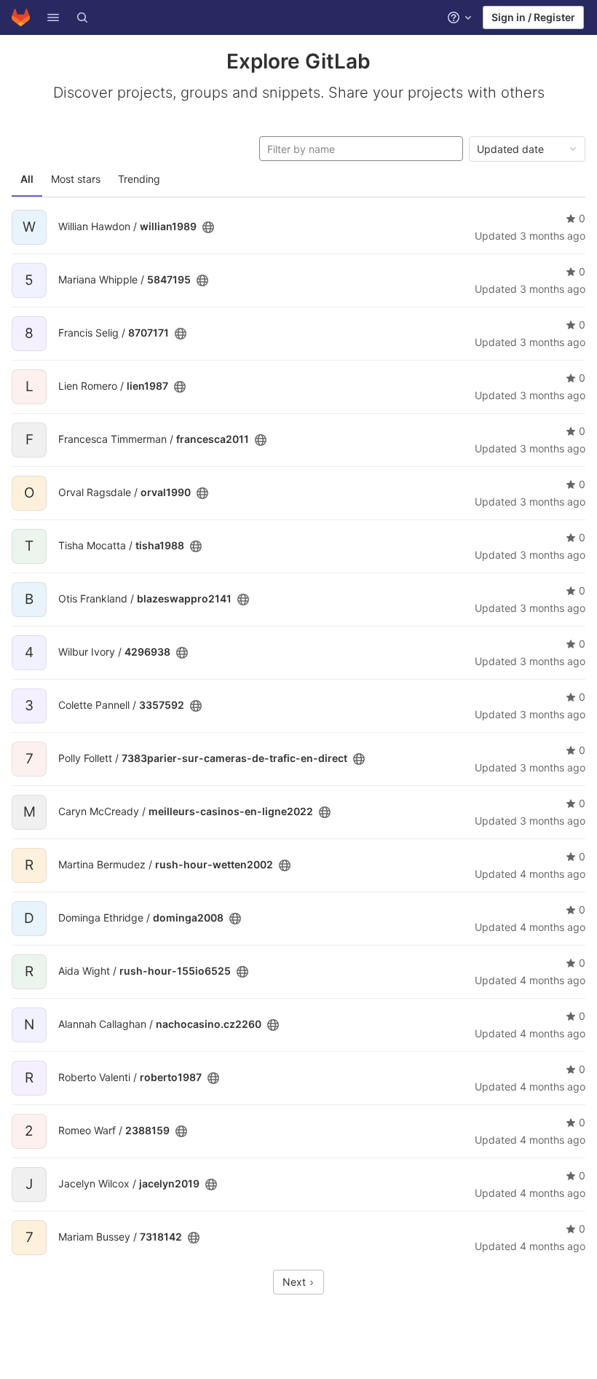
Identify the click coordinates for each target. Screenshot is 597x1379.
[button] (53, 17)
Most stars (75, 179)
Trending (139, 179)
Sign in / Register (533, 17)
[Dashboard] (21, 17)
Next (295, 1282)
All (26, 179)
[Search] (82, 17)
